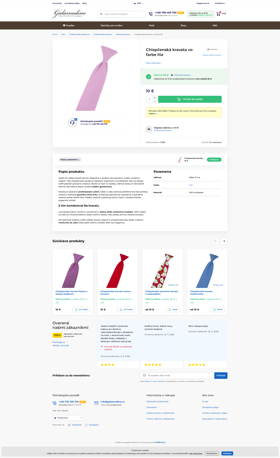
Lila (190, 185)
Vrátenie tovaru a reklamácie (160, 413)
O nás (205, 401)
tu (156, 113)
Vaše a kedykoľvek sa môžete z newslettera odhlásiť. (172, 381)
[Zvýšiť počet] (154, 97)
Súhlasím (227, 453)
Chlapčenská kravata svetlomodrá (201, 292)
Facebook (76, 425)
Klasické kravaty (123, 34)
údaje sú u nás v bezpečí (154, 381)
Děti (63, 34)
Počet (149, 99)
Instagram (94, 425)
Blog (84, 3)
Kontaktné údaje (72, 3)
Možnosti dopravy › (183, 75)
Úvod (54, 34)
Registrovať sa (203, 3)
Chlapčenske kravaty (103, 34)
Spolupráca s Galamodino (214, 419)
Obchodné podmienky (157, 401)
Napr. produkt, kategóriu (116, 14)
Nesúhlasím (211, 453)
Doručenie (57, 3)
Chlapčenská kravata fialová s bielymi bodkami (71, 292)
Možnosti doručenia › (163, 130)
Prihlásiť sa (220, 3)
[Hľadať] (101, 14)
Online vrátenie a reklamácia (161, 419)
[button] (224, 241)
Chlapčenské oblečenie (79, 34)
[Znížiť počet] (154, 101)
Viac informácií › (154, 63)
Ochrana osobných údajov (215, 413)
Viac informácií (195, 453)
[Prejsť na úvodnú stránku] (69, 14)
